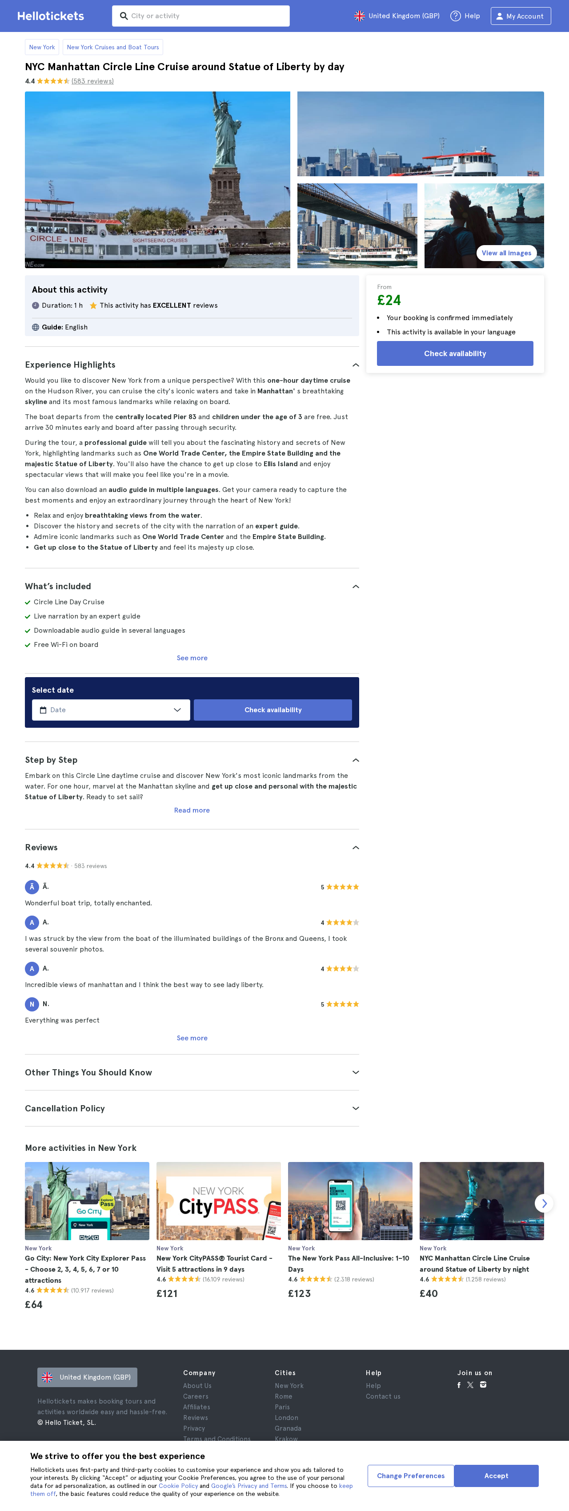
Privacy (194, 1428)
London (286, 1418)
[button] (192, 364)
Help (373, 1386)
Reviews (195, 1418)
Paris (282, 1407)
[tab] (192, 364)
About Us (197, 1386)
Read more (192, 810)
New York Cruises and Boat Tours (113, 47)
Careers (195, 1396)
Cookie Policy (178, 1485)
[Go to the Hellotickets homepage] (52, 16)
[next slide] (544, 1203)
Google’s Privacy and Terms (249, 1485)
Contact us (383, 1396)
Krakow (286, 1439)
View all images (507, 253)
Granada (288, 1428)
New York (42, 47)
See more (192, 658)
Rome (284, 1396)
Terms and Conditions (217, 1439)
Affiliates (196, 1407)
